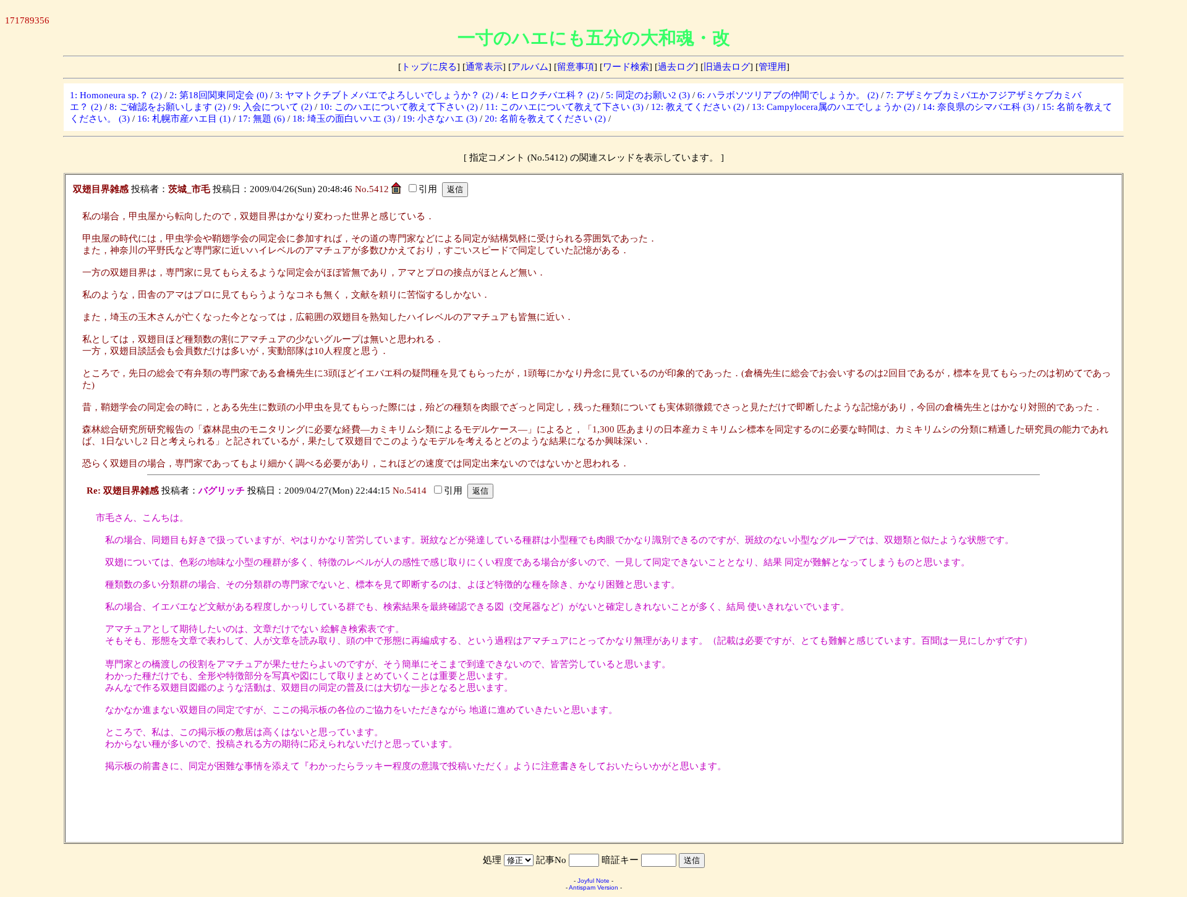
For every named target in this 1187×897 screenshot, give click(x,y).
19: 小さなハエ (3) (439, 119)
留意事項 (575, 67)
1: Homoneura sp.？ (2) (116, 95)
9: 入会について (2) (272, 107)
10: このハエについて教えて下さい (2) (399, 107)
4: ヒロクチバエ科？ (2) (549, 95)
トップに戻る (429, 67)
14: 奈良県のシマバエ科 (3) (978, 107)
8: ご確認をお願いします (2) (167, 107)
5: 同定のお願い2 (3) (648, 95)
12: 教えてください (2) (697, 107)
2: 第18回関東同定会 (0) (218, 95)
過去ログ (676, 67)
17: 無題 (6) (261, 119)
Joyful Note (593, 880)
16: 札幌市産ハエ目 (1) (184, 119)
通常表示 (484, 67)
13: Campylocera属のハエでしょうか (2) (833, 107)
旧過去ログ (727, 67)
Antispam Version (593, 887)
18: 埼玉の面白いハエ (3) (343, 119)
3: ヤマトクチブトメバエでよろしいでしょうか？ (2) (384, 95)
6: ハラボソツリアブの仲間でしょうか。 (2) (788, 95)
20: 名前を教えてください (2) (545, 119)
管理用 (772, 67)
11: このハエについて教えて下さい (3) (564, 107)
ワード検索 (626, 67)
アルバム (529, 67)
